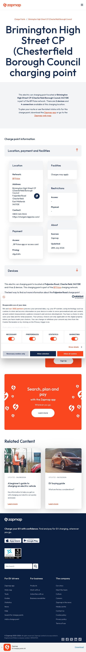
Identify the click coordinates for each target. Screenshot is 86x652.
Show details (74, 347)
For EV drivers (11, 578)
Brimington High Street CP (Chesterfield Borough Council (50, 19)
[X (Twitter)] (71, 639)
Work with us (35, 590)
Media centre (61, 606)
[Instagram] (62, 639)
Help (6, 611)
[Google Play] (31, 540)
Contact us (60, 611)
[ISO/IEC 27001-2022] (12, 553)
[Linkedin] (75, 639)
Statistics (8, 602)
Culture (58, 594)
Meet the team (61, 590)
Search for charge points (13, 615)
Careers (59, 598)
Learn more (43, 413)
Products (33, 586)
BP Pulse (16, 178)
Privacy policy (61, 619)
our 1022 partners (16, 308)
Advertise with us (36, 594)
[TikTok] (80, 639)
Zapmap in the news (63, 602)
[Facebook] (67, 639)
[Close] (1, 647)
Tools (6, 594)
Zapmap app (50, 112)
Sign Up (63, 361)
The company (63, 578)
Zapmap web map (42, 115)
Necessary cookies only (15, 354)
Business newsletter (37, 598)
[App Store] (12, 540)
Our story (59, 586)
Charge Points (19, 19)
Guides (7, 598)
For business (36, 578)
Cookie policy (61, 615)
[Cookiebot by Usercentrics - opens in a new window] (73, 297)
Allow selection (43, 354)
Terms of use (61, 623)
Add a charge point (11, 619)
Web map (8, 590)
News (6, 606)
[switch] (32, 339)
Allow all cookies (70, 354)
